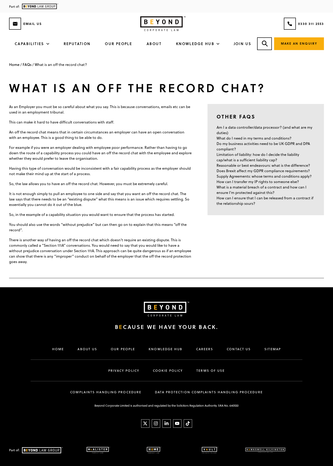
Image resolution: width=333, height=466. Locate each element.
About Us (87, 349)
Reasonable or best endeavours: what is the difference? (263, 165)
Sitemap (272, 349)
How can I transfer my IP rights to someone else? (258, 181)
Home (14, 64)
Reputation (77, 43)
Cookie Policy (168, 370)
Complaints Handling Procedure (105, 392)
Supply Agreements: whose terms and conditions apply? (264, 176)
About (154, 43)
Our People (118, 43)
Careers (204, 349)
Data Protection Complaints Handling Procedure (209, 392)
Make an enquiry (299, 43)
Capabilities (29, 43)
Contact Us (239, 349)
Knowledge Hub (195, 43)
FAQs (27, 64)
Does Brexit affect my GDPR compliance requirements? (263, 170)
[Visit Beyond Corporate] (162, 309)
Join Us (242, 43)
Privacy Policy (123, 370)
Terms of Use (210, 370)
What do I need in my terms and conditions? (254, 138)
